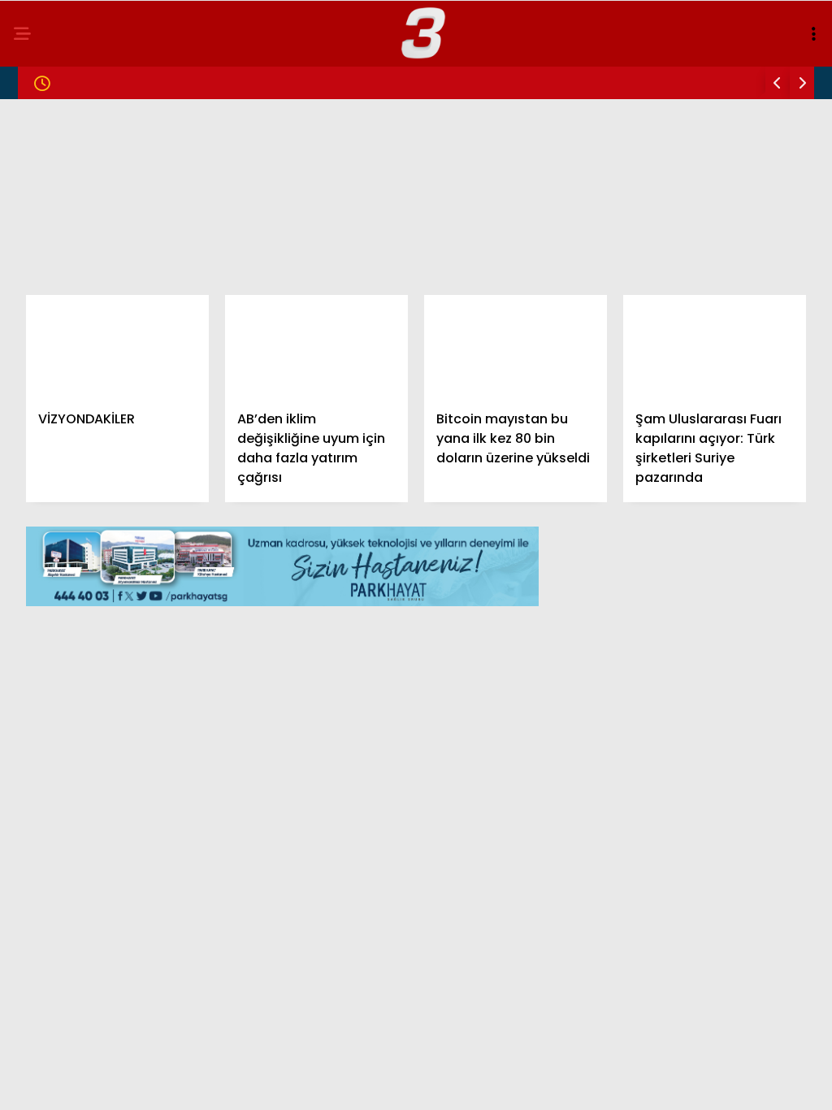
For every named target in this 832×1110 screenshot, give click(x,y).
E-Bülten (51, 397)
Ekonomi (50, 265)
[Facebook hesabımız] (118, 1083)
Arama (680, 79)
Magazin (50, 199)
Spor (39, 298)
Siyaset (47, 233)
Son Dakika (58, 167)
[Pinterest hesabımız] (464, 1083)
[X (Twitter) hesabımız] (233, 1083)
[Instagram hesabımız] (349, 1083)
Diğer (40, 430)
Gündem (48, 133)
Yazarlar (53, 364)
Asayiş (44, 331)
